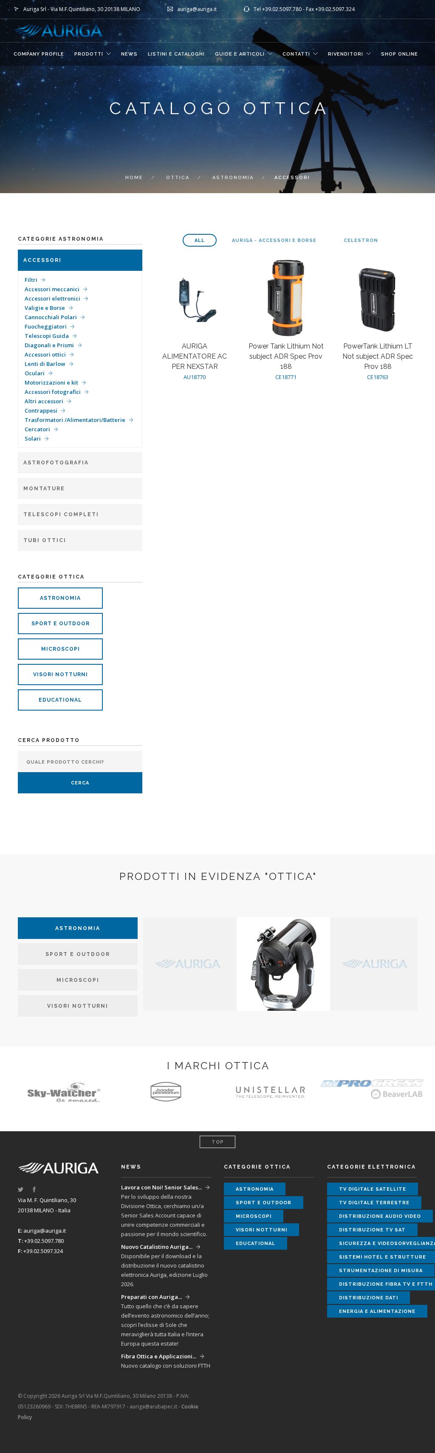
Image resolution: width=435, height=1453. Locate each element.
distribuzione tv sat (372, 1230)
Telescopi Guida (47, 336)
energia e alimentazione (377, 1311)
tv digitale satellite (372, 1189)
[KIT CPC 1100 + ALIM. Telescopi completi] (283, 963)
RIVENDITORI (345, 54)
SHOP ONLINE (399, 54)
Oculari (35, 373)
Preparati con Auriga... (151, 1297)
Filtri (31, 280)
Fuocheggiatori (46, 326)
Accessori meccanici (52, 289)
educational (60, 700)
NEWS (129, 54)
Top (218, 1142)
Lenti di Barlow (45, 364)
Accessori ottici (45, 354)
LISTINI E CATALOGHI (176, 54)
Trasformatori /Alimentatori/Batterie (75, 420)
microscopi (60, 649)
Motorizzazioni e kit (51, 382)
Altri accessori (44, 401)
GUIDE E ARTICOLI (240, 54)
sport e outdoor (60, 624)
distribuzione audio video (380, 1216)
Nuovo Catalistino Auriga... (156, 1247)
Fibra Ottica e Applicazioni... (158, 1356)
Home (134, 177)
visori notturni (60, 674)
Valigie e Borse (45, 308)
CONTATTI (296, 54)
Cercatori (37, 429)
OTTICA (177, 177)
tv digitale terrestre (374, 1203)
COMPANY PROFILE (39, 54)
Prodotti (88, 54)
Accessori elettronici (52, 298)
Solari (33, 438)
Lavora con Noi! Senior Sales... (161, 1187)
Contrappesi (41, 410)
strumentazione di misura (381, 1270)
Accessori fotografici (53, 392)
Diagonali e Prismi (49, 345)
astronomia (233, 177)
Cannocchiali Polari (51, 317)
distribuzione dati (368, 1298)
